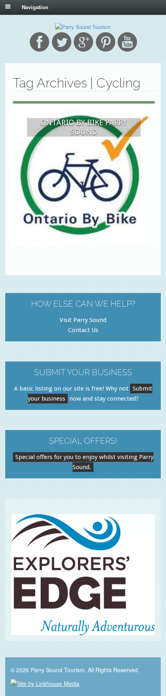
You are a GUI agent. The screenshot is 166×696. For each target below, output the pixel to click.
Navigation (35, 6)
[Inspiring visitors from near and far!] (83, 27)
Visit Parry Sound (83, 320)
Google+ (83, 42)
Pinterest (105, 42)
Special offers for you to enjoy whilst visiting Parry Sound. (84, 462)
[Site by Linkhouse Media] (44, 683)
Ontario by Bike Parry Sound (83, 127)
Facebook (39, 42)
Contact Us (83, 330)
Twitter (61, 42)
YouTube (127, 42)
